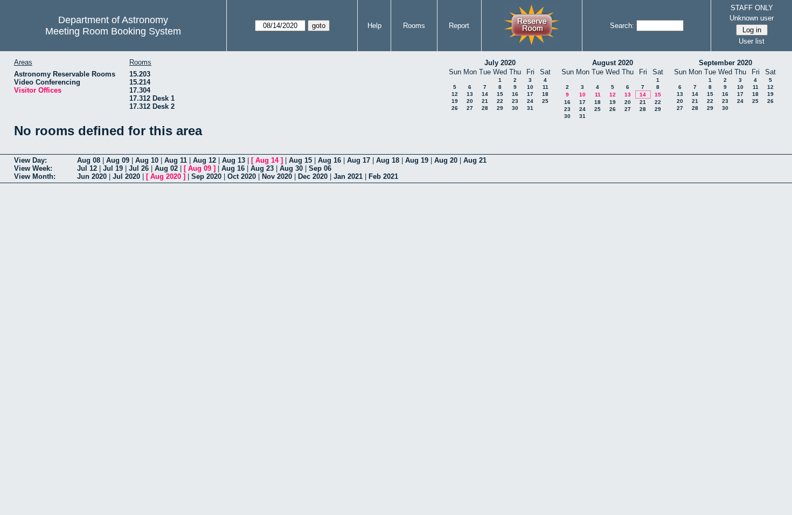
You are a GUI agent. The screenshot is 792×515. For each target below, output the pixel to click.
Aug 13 (233, 160)
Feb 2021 (383, 176)
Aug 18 (387, 160)
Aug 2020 (165, 176)
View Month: (34, 176)
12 (454, 94)
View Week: (33, 168)
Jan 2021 (348, 176)
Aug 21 (475, 160)
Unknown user (752, 18)
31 (530, 108)
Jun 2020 (92, 176)
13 (470, 94)
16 (515, 94)
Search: (622, 26)
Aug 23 (262, 168)
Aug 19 (416, 160)
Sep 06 (320, 168)
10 (530, 87)
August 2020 (612, 63)
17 (530, 94)
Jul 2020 (126, 176)
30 (515, 108)
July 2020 (500, 63)
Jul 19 (113, 168)
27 (470, 108)
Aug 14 (267, 160)
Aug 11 (175, 160)
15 (500, 94)
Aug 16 (329, 160)
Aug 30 (291, 168)
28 (485, 108)
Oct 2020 (241, 176)
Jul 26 (139, 168)
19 (454, 101)
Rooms (414, 26)
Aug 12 (204, 160)
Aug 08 (88, 160)
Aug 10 (146, 160)
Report (459, 26)
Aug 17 (358, 160)
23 (515, 101)
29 (500, 108)
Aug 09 (117, 160)
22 (500, 101)
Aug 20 (445, 160)
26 (454, 108)
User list (752, 41)
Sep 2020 (206, 176)
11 (545, 87)
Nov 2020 (277, 176)
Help (374, 26)
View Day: (30, 160)
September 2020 (725, 63)
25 (545, 101)
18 (545, 94)
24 (530, 101)
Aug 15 (300, 160)
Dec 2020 (313, 176)
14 (485, 94)
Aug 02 (166, 168)
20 (470, 101)
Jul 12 (87, 168)
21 (485, 101)
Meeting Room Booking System (113, 31)
